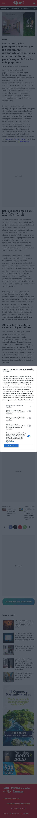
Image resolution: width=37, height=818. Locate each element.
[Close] (33, 370)
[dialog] (18, 409)
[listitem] (18, 406)
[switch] (29, 411)
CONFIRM (11, 445)
